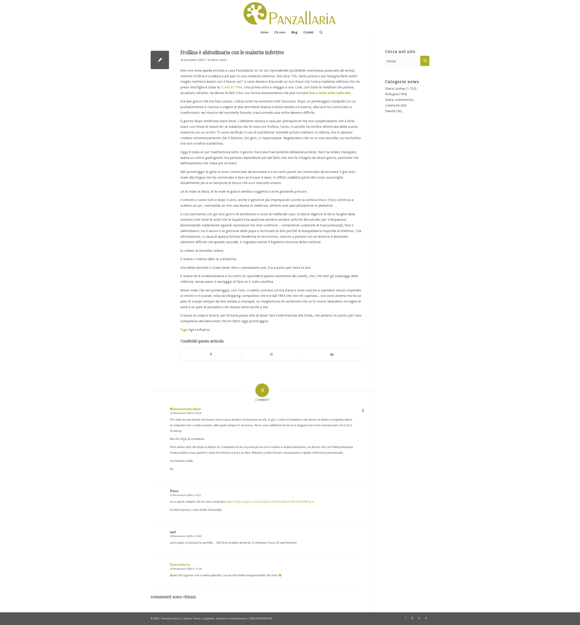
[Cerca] (319, 32)
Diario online (218, 60)
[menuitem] (264, 32)
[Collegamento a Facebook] (405, 618)
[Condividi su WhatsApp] (271, 354)
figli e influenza (199, 330)
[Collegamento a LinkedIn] (419, 618)
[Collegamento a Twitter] (426, 618)
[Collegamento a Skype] (412, 618)
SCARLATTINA (231, 87)
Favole (390, 111)
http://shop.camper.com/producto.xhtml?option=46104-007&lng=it (270, 501)
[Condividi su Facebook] (211, 354)
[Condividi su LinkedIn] (332, 354)
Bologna (391, 94)
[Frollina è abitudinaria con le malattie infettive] (160, 60)
